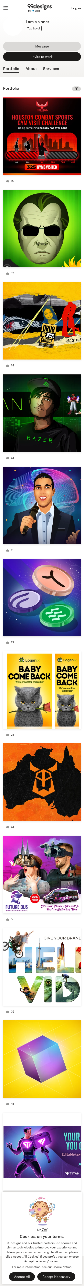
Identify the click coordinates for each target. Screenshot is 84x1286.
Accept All (22, 1276)
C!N (44, 1229)
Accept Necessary (56, 1276)
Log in (76, 8)
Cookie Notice (62, 1267)
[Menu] (5, 8)
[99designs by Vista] (39, 8)
